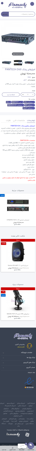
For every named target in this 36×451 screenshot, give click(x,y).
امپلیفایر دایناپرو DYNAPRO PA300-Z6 (18, 220)
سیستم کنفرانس (8, 411)
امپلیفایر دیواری (23, 421)
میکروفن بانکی (14, 413)
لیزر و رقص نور (19, 423)
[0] (3, 3)
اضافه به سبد (11, 94)
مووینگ (10, 423)
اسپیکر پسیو (10, 403)
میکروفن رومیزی (20, 411)
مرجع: (33, 77)
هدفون (5, 413)
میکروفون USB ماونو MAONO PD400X (18, 314)
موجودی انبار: (31, 80)
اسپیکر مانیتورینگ (10, 405)
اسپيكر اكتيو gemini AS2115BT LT (18, 265)
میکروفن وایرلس (26, 408)
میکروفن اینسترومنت (27, 413)
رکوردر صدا (6, 421)
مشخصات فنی (19, 120)
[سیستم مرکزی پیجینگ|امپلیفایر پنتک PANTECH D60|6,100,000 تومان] (6, 63)
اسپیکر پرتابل (21, 403)
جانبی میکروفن (18, 416)
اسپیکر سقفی (22, 405)
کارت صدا (14, 421)
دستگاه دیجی (30, 423)
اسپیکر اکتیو (31, 403)
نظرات (8, 120)
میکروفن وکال (15, 408)
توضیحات (31, 120)
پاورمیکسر (22, 418)
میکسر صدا (30, 418)
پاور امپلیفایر (12, 418)
